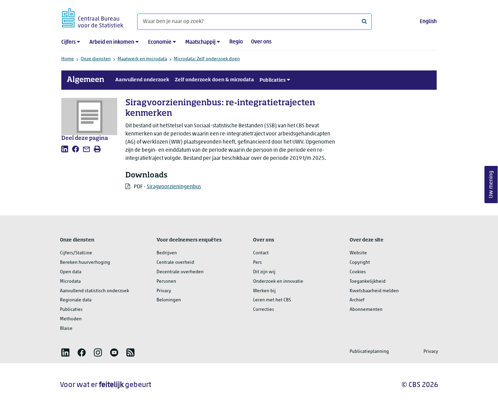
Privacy (164, 291)
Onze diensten (96, 59)
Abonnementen (366, 309)
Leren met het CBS (272, 300)
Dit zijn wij (264, 272)
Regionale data (75, 300)
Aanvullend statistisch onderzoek (94, 291)
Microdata (70, 281)
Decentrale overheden (180, 272)
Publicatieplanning (369, 351)
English (428, 21)
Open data (70, 272)
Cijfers (68, 42)
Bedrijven (167, 253)
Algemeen (85, 80)
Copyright (360, 262)
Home (67, 59)
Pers (257, 262)
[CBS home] (92, 16)
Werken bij (264, 291)
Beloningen (169, 300)
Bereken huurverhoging (85, 262)
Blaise (66, 328)
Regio (236, 42)
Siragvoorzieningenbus (174, 187)
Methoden (71, 319)
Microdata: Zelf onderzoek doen (207, 59)
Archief (357, 300)
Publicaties (273, 80)
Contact (261, 253)
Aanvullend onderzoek (142, 80)
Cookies (358, 272)
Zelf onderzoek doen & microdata (214, 80)
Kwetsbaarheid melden (374, 291)
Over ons (261, 42)
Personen (166, 281)
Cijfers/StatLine (76, 253)
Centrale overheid (175, 262)
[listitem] (65, 149)
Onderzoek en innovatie (278, 281)
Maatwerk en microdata (142, 59)
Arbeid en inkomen (111, 42)
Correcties (263, 309)
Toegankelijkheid (368, 281)
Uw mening (491, 184)
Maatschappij (200, 42)
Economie (159, 42)
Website (358, 253)
